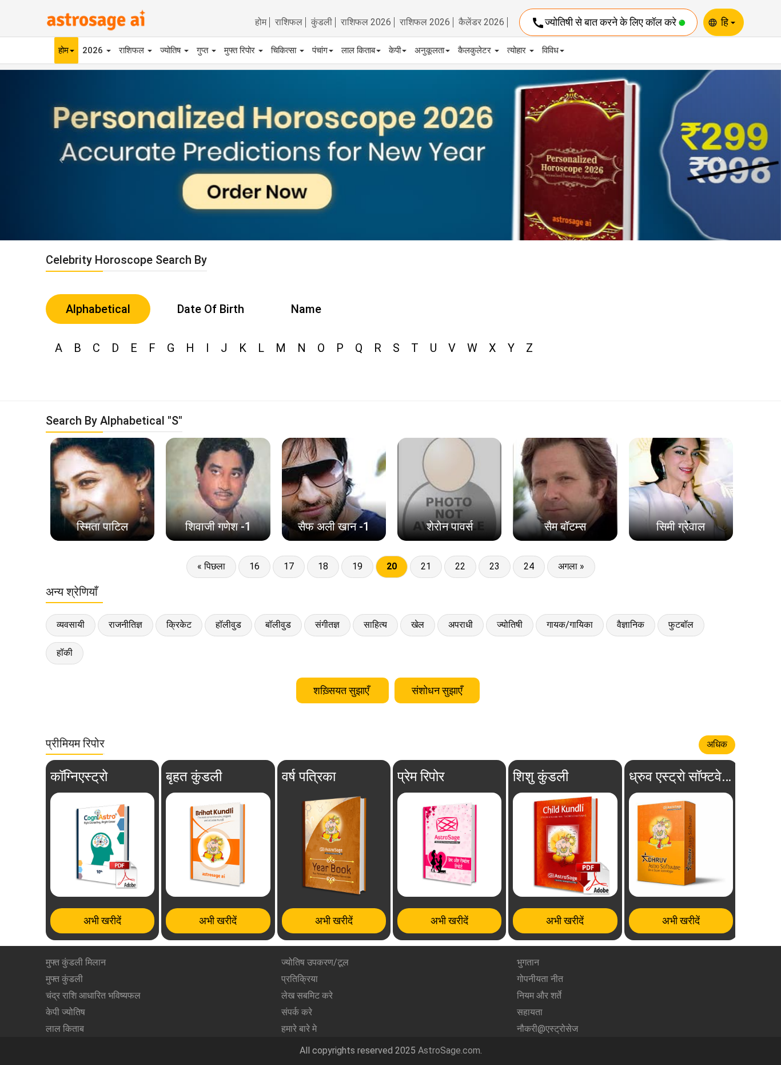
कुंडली (321, 22)
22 (460, 566)
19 (357, 566)
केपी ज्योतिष (65, 1012)
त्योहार (517, 50)
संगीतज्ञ (327, 624)
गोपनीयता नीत (540, 978)
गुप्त (203, 50)
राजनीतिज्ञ (125, 624)
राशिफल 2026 (366, 22)
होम (260, 22)
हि (726, 22)
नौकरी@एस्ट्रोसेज (547, 1028)
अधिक (717, 744)
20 (391, 566)
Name (306, 309)
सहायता (530, 1012)
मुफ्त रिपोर (240, 50)
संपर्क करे (296, 1012)
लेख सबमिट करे (307, 995)
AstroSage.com (449, 1050)
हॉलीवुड (228, 624)
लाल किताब (358, 50)
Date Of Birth (210, 309)
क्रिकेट (179, 624)
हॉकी (65, 652)
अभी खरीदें (102, 920)
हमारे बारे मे (299, 1028)
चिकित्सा (284, 50)
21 (426, 566)
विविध (550, 50)
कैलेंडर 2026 (481, 22)
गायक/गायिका (570, 624)
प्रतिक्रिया (299, 978)
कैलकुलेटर (475, 50)
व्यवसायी (71, 624)
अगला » (571, 566)
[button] (58, 155)
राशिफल (288, 22)
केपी (395, 50)
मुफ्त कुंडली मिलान (76, 962)
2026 (93, 50)
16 (254, 566)
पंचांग (320, 50)
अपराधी (460, 624)
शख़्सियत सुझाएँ (342, 690)
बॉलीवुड (278, 624)
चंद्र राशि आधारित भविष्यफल (93, 995)
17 (289, 566)
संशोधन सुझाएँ (437, 690)
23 (494, 566)
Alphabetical (98, 309)
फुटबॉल (681, 624)
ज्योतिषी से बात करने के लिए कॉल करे (605, 23)
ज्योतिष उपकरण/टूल (315, 962)
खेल (417, 624)
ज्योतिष (171, 50)
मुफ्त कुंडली (64, 978)
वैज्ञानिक (630, 624)
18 (323, 566)
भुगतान (528, 962)
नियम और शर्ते (539, 995)
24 (529, 566)
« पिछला (211, 566)
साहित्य (375, 624)
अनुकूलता (429, 50)
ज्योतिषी (510, 624)
